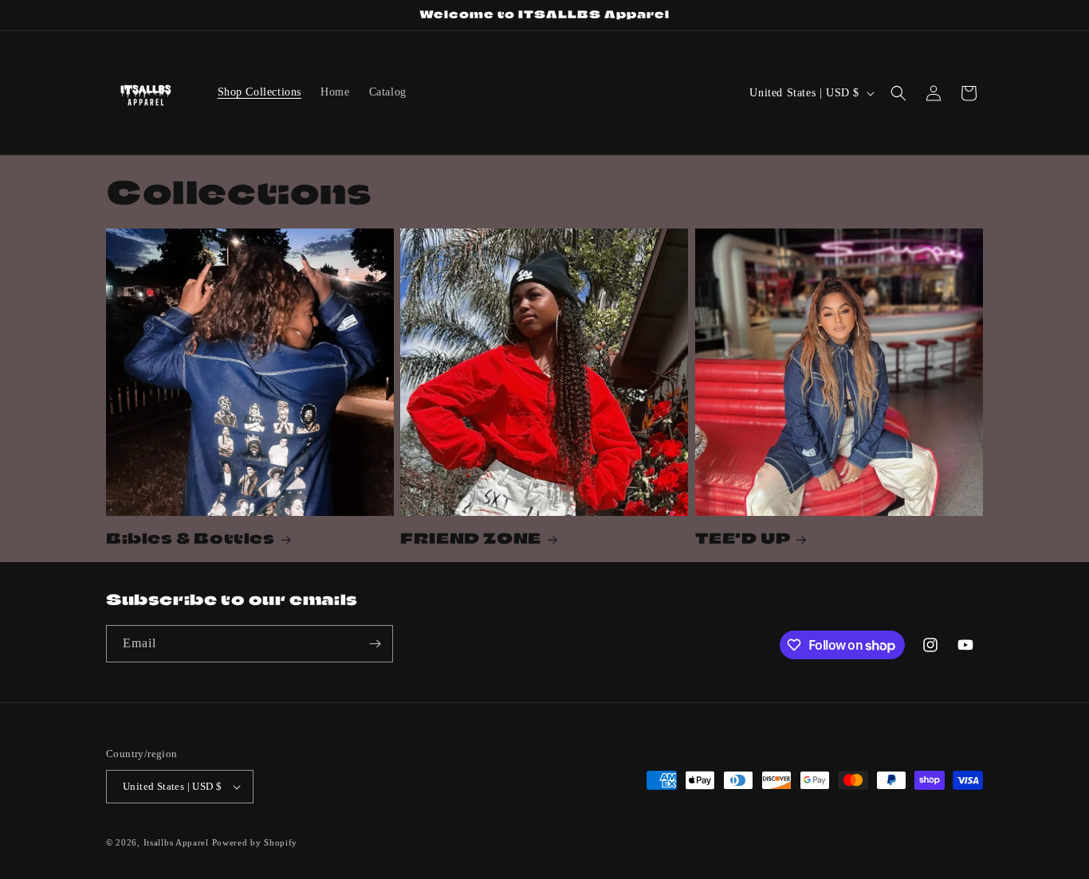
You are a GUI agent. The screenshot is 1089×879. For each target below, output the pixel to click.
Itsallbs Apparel (176, 842)
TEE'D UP (743, 538)
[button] (898, 93)
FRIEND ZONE (470, 538)
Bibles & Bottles (190, 538)
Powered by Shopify (255, 842)
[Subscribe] (374, 643)
